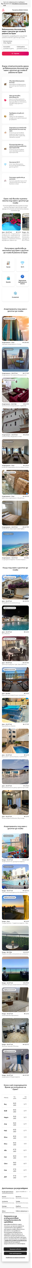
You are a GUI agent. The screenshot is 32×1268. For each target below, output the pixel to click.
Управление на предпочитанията (15, 1257)
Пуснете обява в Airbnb (20, 10)
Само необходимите (15, 1253)
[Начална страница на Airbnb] (3, 10)
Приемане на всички (15, 1249)
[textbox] (8, 49)
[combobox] (15, 43)
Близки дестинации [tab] (7, 1191)
